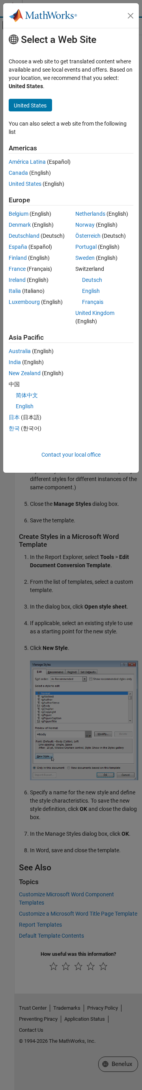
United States (25, 184)
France (17, 269)
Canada (18, 173)
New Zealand (25, 373)
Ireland (17, 280)
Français (92, 302)
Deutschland (24, 236)
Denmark (20, 225)
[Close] (130, 15)
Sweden (85, 258)
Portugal (86, 247)
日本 (14, 417)
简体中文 (27, 395)
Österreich (88, 236)
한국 (14, 428)
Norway (85, 225)
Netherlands (90, 214)
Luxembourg (24, 302)
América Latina (27, 162)
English (91, 291)
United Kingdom (94, 313)
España (18, 247)
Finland (18, 258)
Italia (15, 291)
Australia (20, 351)
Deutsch (92, 280)
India (15, 362)
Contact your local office (71, 455)
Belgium (18, 214)
